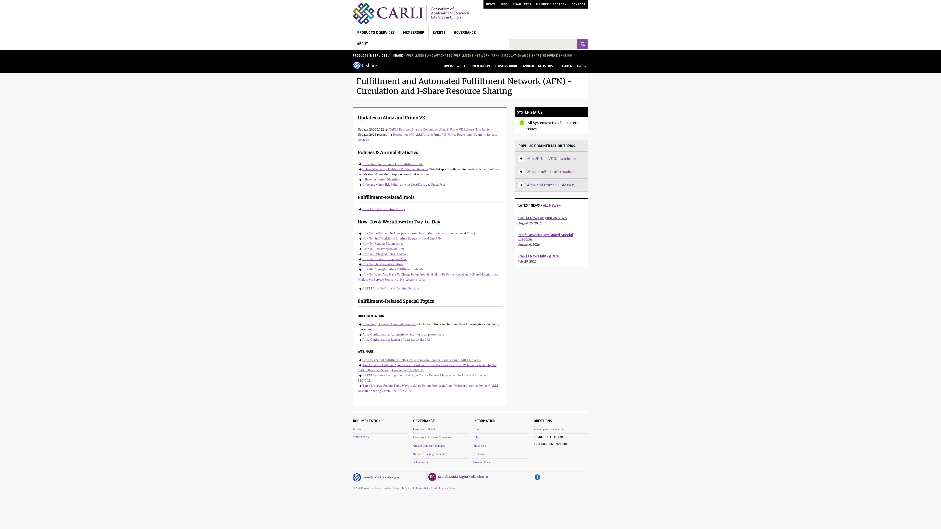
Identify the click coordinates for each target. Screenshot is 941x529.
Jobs (504, 4)
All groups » (420, 462)
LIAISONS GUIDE (506, 66)
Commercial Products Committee (432, 437)
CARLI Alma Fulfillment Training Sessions (391, 288)
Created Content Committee (429, 445)
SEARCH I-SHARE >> (571, 66)
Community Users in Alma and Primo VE (389, 324)
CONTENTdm (361, 437)
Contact (578, 4)
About (362, 43)
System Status (529, 112)
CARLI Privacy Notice (444, 488)
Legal (405, 488)
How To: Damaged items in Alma (384, 254)
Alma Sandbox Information (550, 172)
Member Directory (551, 4)
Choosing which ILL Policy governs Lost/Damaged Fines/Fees (403, 184)
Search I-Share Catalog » (380, 477)
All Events (479, 454)
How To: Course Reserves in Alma (384, 259)
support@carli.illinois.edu (549, 429)
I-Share (397, 55)
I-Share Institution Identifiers (381, 179)
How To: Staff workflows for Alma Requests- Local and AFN (401, 238)
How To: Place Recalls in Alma (382, 264)
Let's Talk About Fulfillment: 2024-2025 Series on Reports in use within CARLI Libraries (421, 360)
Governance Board (424, 429)
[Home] (411, 23)
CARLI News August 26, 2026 (542, 218)
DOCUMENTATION (477, 66)
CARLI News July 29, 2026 (539, 256)
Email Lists (522, 4)
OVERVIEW (451, 66)
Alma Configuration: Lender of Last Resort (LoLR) (396, 339)
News (490, 4)
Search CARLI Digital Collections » (462, 477)
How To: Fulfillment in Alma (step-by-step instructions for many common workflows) (418, 233)
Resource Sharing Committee (430, 454)
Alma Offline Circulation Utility (383, 209)
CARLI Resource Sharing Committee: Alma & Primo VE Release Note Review (440, 129)
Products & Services (376, 32)
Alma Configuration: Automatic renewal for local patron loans (403, 334)
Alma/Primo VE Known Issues (552, 158)
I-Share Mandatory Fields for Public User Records (395, 169)
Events (439, 32)
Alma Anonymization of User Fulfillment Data (392, 164)
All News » (552, 205)
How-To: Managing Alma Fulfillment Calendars (394, 269)
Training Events (482, 462)
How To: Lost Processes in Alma (383, 249)
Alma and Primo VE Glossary (551, 185)
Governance (465, 32)
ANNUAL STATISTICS (538, 66)
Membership (413, 32)
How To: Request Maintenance (382, 243)
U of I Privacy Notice (420, 488)
